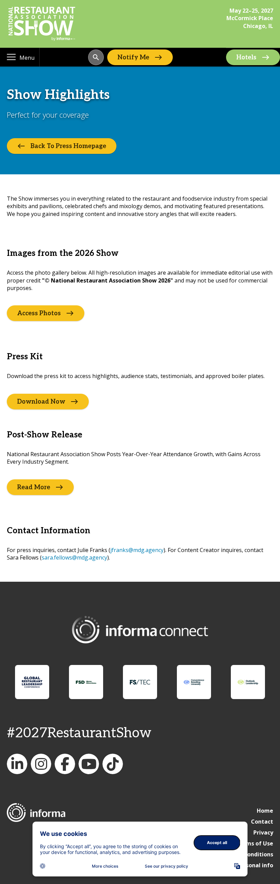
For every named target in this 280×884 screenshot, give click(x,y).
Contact (262, 821)
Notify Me (133, 57)
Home (265, 810)
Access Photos (39, 313)
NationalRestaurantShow (41, 764)
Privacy (263, 832)
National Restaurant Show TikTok (112, 764)
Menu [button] (26, 57)
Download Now (41, 401)
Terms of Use (254, 843)
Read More (33, 487)
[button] (96, 57)
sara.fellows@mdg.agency (74, 557)
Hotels (246, 57)
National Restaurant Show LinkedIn (17, 764)
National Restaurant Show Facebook (65, 764)
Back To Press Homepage (68, 146)
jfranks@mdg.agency (137, 550)
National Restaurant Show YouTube (89, 764)
